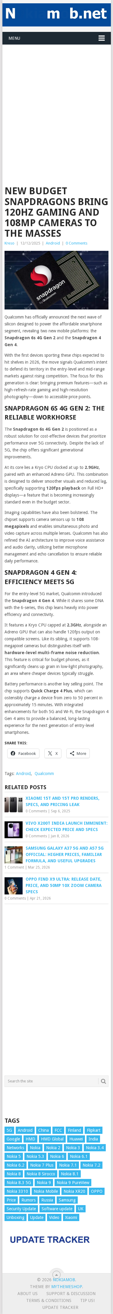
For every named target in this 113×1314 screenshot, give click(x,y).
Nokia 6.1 (79, 1156)
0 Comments (76, 243)
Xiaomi (71, 1217)
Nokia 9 (44, 1182)
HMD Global (52, 1139)
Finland (74, 1130)
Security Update (21, 1208)
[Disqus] (57, 988)
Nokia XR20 (74, 1191)
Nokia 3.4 (95, 1147)
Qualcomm (44, 773)
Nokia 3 (73, 1147)
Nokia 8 (14, 1173)
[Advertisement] (56, 101)
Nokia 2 (53, 1147)
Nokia (35, 1147)
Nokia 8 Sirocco (41, 1173)
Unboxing (15, 1217)
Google (13, 1139)
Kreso (9, 243)
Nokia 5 (14, 1156)
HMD (30, 1139)
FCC (58, 1130)
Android (53, 243)
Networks (15, 1147)
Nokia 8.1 (70, 1173)
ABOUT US (27, 1293)
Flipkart (93, 1130)
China (43, 1130)
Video (54, 1217)
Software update (57, 1208)
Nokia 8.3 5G (19, 1182)
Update (36, 1217)
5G (9, 1130)
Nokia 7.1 (68, 1165)
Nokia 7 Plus (41, 1165)
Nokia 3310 (17, 1191)
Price (11, 1200)
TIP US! (87, 1300)
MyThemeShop (66, 1286)
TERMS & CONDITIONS (48, 1300)
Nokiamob (64, 1279)
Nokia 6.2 (15, 1165)
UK (80, 1208)
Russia (47, 1200)
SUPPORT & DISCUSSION (71, 1293)
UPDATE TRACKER (60, 1307)
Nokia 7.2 (91, 1165)
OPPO (96, 1191)
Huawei (76, 1139)
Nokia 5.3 (35, 1156)
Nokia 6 (57, 1156)
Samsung (67, 1200)
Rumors (28, 1200)
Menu (14, 38)
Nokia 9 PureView (73, 1182)
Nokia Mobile (46, 1191)
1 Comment (14, 867)
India (93, 1139)
